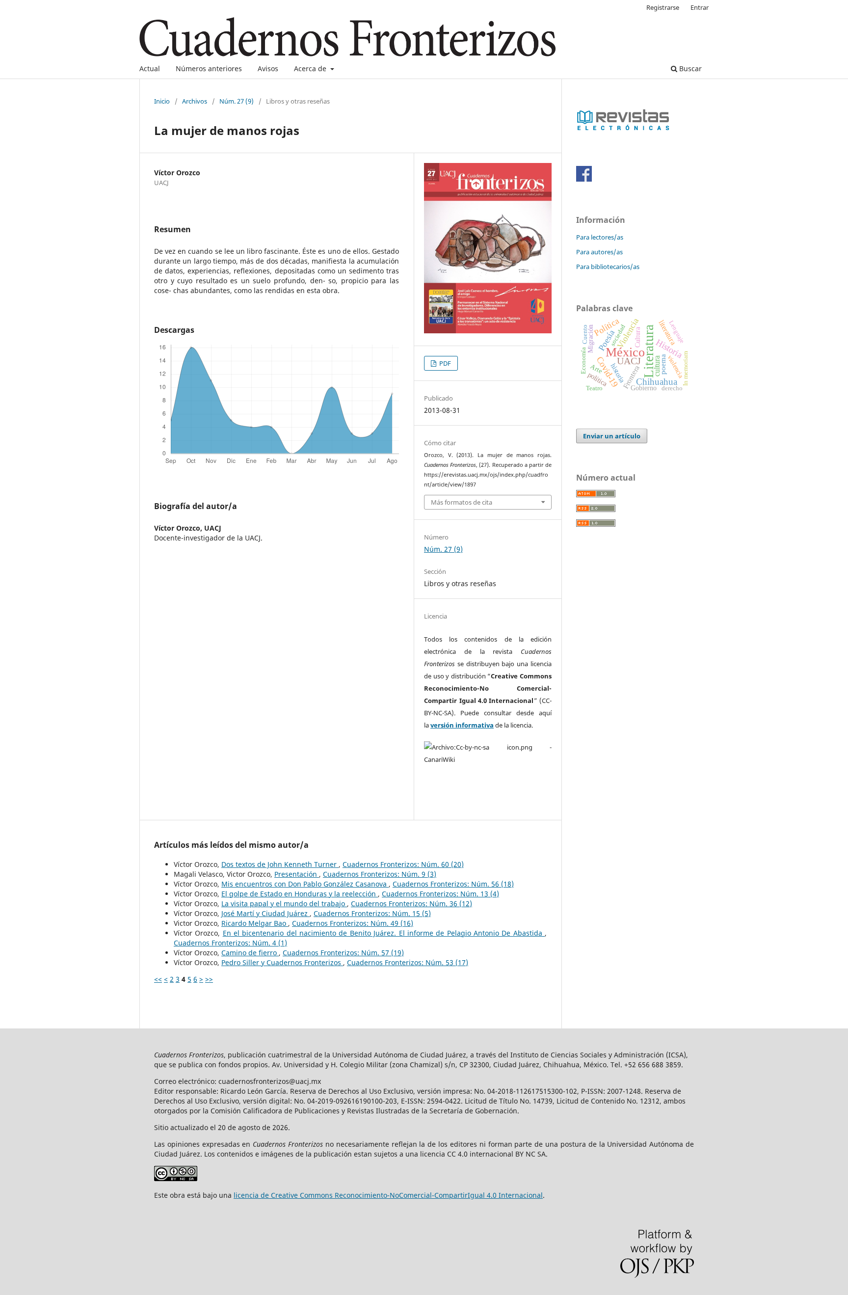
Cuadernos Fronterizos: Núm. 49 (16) (352, 923)
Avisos (268, 68)
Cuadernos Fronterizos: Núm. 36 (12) (411, 903)
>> (209, 979)
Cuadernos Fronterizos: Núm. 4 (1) (230, 942)
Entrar (699, 7)
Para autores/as (599, 251)
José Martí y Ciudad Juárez (265, 913)
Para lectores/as (599, 237)
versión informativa (462, 725)
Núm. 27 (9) (236, 101)
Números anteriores (209, 68)
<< (158, 979)
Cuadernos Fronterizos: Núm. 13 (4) (440, 893)
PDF (444, 363)
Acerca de (311, 68)
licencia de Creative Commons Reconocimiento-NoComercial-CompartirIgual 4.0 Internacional (388, 1195)
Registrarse (662, 7)
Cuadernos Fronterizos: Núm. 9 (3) (379, 874)
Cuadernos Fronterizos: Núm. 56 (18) (453, 884)
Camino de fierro (250, 952)
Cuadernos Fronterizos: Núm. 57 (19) (343, 952)
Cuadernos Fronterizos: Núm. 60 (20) (403, 864)
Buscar (689, 68)
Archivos (194, 101)
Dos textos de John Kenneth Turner (280, 864)
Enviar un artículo (611, 436)
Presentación (296, 874)
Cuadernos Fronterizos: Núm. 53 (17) (407, 962)
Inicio (162, 101)
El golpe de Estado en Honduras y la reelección (299, 893)
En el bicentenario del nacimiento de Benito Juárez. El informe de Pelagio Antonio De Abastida (384, 933)
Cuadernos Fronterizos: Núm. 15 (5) (372, 913)
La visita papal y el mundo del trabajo (284, 903)
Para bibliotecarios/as (607, 266)
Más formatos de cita (461, 502)
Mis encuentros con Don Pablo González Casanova (305, 884)
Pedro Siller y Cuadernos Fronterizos (282, 962)
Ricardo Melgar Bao (254, 923)
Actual (149, 68)
